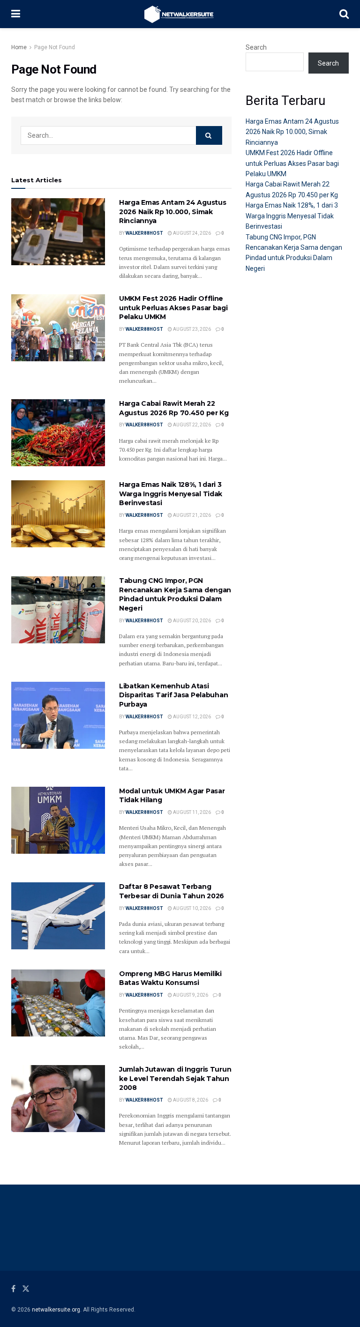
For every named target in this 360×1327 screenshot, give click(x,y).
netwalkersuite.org (56, 1309)
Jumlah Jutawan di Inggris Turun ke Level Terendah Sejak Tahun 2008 (175, 1078)
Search (256, 47)
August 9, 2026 (190, 995)
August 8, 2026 (190, 1100)
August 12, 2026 (191, 716)
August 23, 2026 (191, 329)
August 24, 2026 (191, 233)
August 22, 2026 (191, 424)
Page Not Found (54, 47)
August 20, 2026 (191, 620)
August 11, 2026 (191, 812)
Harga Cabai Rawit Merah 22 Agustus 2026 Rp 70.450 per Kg (174, 408)
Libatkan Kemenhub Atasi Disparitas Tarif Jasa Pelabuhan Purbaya (173, 695)
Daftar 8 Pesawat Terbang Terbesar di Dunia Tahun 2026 (171, 891)
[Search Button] (209, 135)
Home (19, 47)
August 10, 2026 (191, 908)
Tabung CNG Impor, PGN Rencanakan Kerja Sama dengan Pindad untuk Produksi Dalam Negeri (175, 594)
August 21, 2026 (191, 515)
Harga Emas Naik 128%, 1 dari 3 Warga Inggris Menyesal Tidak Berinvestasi (170, 493)
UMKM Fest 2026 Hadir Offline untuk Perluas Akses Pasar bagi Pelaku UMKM (173, 307)
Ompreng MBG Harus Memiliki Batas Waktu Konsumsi (170, 978)
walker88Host (144, 233)
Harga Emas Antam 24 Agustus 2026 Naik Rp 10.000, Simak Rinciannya (172, 211)
